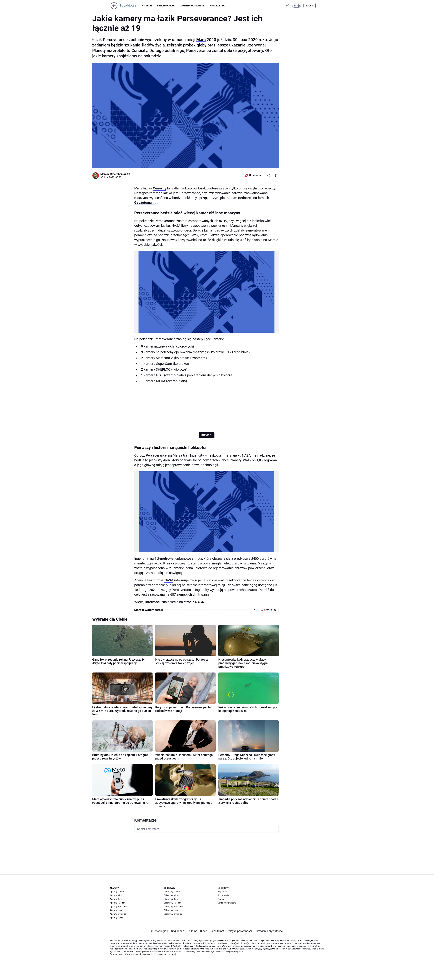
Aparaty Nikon (116, 895)
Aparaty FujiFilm (117, 903)
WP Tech (147, 5)
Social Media (223, 895)
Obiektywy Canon (172, 891)
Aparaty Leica (116, 910)
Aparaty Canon (117, 891)
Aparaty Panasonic (118, 906)
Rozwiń (205, 435)
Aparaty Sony (116, 899)
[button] (296, 6)
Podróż (264, 590)
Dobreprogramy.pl (192, 5)
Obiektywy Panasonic (173, 906)
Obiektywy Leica (171, 910)
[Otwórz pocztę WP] (287, 5)
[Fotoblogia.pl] (131, 6)
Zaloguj (309, 5)
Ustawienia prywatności (268, 931)
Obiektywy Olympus (173, 914)
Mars (201, 39)
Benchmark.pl (166, 5)
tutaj (174, 954)
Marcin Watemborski (113, 174)
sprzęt (202, 198)
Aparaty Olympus (118, 914)
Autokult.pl (217, 5)
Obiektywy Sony (171, 899)
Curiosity (159, 188)
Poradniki (222, 899)
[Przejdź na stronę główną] (114, 8)
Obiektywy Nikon (171, 895)
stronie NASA (194, 602)
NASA (168, 580)
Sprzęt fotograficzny (227, 903)
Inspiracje (222, 891)
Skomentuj (255, 175)
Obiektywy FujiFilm (172, 903)
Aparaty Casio (116, 918)
